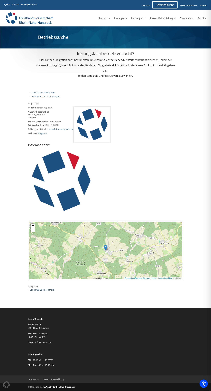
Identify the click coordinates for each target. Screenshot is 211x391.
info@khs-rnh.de (43, 342)
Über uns (102, 18)
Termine (202, 18)
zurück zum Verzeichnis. (43, 92)
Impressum (33, 379)
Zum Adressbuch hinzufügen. (46, 96)
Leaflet (153, 278)
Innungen (119, 18)
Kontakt (203, 5)
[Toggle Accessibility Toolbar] (203, 383)
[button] (105, 248)
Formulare (185, 18)
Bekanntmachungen (188, 5)
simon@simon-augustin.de (60, 129)
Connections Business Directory (137, 278)
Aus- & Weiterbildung (161, 18)
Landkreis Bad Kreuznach (42, 289)
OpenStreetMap (165, 278)
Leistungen (137, 18)
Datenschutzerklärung (53, 379)
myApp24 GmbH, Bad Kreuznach (59, 387)
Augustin (42, 133)
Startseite (146, 5)
